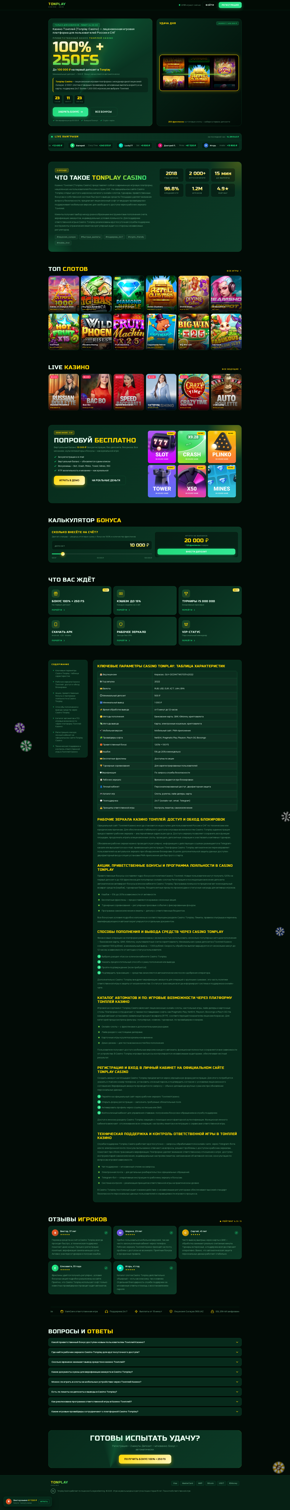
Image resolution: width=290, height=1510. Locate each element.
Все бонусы (103, 112)
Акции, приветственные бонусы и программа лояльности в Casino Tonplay (67, 697)
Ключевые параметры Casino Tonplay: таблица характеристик (67, 673)
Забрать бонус (68, 112)
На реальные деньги (106, 480)
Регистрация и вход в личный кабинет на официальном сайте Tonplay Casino (69, 736)
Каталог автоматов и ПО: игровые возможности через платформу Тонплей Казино (68, 722)
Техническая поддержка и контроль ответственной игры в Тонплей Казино (68, 749)
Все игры (233, 270)
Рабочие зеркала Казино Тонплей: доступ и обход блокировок (67, 684)
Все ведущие (230, 369)
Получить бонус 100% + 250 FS (145, 1459)
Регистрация (230, 4)
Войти (210, 4)
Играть (47, 1500)
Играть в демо (69, 480)
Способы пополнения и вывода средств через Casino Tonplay (66, 710)
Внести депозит (196, 551)
